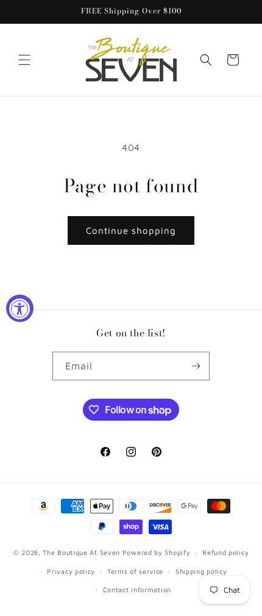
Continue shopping (131, 230)
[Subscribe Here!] (195, 366)
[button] (24, 59)
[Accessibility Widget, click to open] (20, 308)
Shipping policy (201, 571)
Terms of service (135, 571)
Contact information (137, 589)
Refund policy (225, 552)
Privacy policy (71, 571)
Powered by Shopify (156, 552)
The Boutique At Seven (81, 552)
